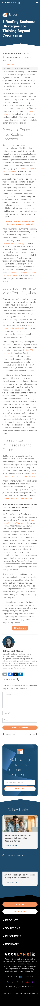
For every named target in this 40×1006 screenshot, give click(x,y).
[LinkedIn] (17, 982)
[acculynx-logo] (11, 2)
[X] (12, 982)
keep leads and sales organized (19, 498)
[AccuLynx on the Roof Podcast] (32, 982)
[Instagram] (22, 982)
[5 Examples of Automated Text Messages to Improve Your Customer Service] (20, 832)
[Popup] (37, 2)
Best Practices (8, 64)
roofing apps (11, 416)
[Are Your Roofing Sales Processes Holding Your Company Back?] (20, 870)
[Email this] (4, 674)
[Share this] (10, 674)
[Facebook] (7, 982)
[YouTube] (27, 982)
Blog (13, 14)
